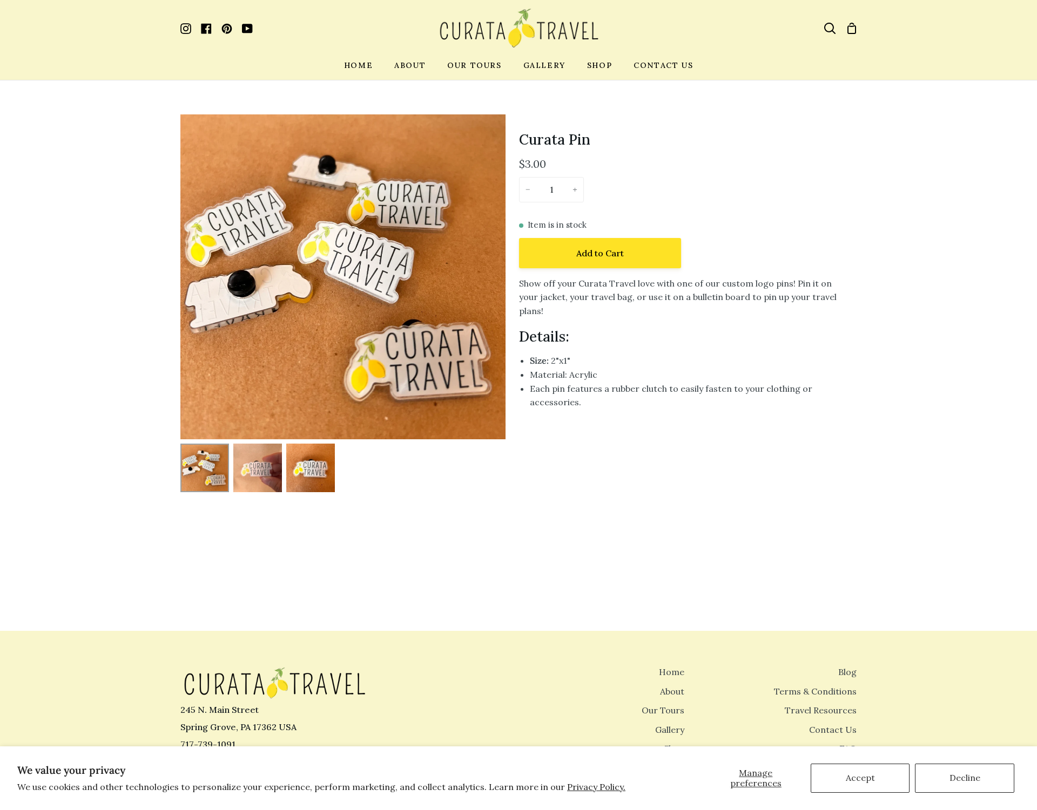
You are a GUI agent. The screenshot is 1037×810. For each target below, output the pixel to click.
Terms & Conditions (815, 691)
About (672, 691)
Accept (860, 777)
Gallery (669, 729)
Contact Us (833, 729)
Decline (965, 777)
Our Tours (663, 710)
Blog (847, 671)
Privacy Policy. (596, 786)
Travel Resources (821, 710)
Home (671, 671)
